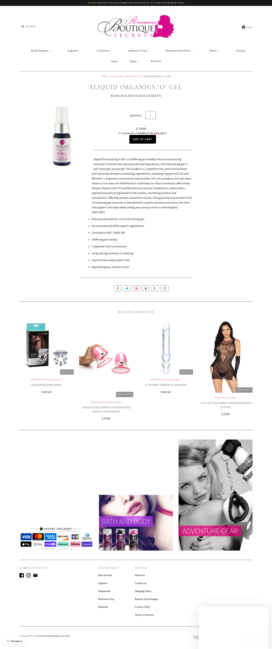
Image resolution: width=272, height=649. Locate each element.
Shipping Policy (143, 591)
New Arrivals (105, 575)
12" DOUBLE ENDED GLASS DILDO (166, 385)
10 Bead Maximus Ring (46, 385)
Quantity (135, 115)
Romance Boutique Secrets (136, 96)
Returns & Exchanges (146, 599)
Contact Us (141, 583)
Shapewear (104, 591)
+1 (155, 288)
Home (104, 76)
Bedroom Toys (133, 76)
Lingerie (102, 583)
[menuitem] (39, 50)
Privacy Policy (142, 606)
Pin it (136, 288)
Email (164, 288)
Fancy (145, 288)
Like (118, 288)
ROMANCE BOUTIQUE (225, 398)
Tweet (127, 288)
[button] (142, 133)
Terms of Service (144, 614)
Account (156, 61)
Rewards (103, 606)
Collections (116, 76)
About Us (140, 575)
